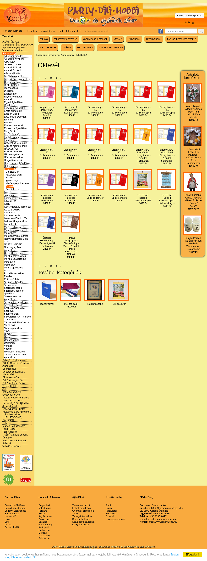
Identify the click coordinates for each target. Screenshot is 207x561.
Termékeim (53, 55)
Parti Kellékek (9, 431)
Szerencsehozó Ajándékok (12, 297)
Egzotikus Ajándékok (15, 108)
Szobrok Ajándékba (14, 307)
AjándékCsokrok (13, 70)
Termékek (32, 31)
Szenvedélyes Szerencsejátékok (13, 286)
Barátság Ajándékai (14, 76)
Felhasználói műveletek (96, 31)
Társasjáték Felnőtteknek (17, 322)
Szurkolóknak (11, 313)
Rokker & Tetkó (12, 279)
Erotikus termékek (13, 125)
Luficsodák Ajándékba (15, 221)
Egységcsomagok (115, 519)
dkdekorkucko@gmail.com (158, 519)
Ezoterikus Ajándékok (15, 128)
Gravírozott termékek (15, 143)
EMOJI (8, 122)
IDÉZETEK (10, 169)
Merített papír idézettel (17, 183)
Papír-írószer (9, 428)
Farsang (42, 510)
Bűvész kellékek (81, 519)
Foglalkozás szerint (14, 137)
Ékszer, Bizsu (11, 113)
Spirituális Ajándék (13, 282)
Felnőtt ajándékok (81, 508)
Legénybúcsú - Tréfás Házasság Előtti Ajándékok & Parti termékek (16, 412)
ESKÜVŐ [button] (44, 39)
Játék (5, 389)
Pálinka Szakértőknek (15, 258)
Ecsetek (110, 516)
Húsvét (42, 513)
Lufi (7, 521)
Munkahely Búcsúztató (16, 235)
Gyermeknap (45, 524)
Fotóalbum (9, 140)
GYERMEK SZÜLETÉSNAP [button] (95, 39)
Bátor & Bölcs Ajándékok (17, 79)
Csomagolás (9, 368)
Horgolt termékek (13, 160)
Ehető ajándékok (13, 110)
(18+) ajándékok (80, 524)
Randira (8, 276)
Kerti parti (43, 527)
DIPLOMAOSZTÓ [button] (85, 47)
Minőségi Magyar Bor (15, 227)
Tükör (7, 331)
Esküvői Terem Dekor (13, 383)
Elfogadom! (192, 554)
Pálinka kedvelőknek (15, 256)
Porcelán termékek (14, 273)
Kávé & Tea (10, 200)
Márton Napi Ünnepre (13, 426)
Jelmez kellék (12, 527)
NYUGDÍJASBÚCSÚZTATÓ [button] (111, 47)
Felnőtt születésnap (15, 508)
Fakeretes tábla (14, 174)
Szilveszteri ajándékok (16, 302)
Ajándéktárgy (9, 53)
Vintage (8, 345)
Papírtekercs (12, 189)
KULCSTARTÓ (12, 209)
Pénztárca (9, 261)
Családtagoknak (12, 82)
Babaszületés (12, 513)
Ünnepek (7, 437)
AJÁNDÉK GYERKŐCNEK (12, 63)
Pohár (7, 270)
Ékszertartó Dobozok (15, 116)
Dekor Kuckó (12, 31)
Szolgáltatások (47, 31)
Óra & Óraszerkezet (15, 253)
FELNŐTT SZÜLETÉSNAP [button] (65, 39)
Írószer (109, 508)
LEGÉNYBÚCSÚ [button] (153, 39)
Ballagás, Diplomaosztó (14, 360)
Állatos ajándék (12, 73)
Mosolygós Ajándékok (15, 230)
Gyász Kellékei (10, 386)
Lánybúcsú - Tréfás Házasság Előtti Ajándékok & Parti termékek (16, 403)
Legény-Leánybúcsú (15, 510)
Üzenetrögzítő (11, 340)
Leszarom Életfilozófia (15, 218)
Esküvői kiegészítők (13, 380)
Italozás (8, 192)
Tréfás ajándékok (13, 328)
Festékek (111, 513)
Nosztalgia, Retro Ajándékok (13, 248)
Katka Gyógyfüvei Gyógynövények (11, 393)
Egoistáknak (10, 93)
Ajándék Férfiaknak (14, 58)
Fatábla (9, 177)
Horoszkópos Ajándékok (17, 163)
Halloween (43, 530)
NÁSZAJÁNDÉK (13, 244)
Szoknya (8, 310)
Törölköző (9, 325)
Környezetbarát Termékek (17, 206)
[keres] (201, 31)
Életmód (8, 119)
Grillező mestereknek (15, 145)
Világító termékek (11, 446)
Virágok (8, 348)
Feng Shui (9, 131)
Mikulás (42, 532)
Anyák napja (45, 516)
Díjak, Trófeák (11, 85)
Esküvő (9, 519)
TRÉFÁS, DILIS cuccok (15, 434)
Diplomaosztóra (10, 377)
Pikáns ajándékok (13, 267)
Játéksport (9, 195)
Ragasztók (111, 510)
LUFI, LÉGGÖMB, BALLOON (12, 418)
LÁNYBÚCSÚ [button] (134, 39)
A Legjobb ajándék (13, 56)
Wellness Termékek (14, 351)
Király (7, 203)
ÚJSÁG (8, 334)
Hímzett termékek (13, 157)
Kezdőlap (41, 55)
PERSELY (9, 264)
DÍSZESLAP (12, 171)
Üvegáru (8, 337)
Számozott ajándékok (83, 521)
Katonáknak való (13, 198)
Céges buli (44, 505)
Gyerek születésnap (15, 505)
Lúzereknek (10, 224)
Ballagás (43, 521)
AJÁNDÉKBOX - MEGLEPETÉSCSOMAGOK (17, 43)
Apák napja (44, 519)
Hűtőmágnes (11, 166)
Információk (72, 31)
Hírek (61, 31)
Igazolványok (13, 180)
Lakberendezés (12, 215)
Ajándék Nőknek (13, 67)
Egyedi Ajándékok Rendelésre (13, 103)
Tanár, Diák (10, 319)
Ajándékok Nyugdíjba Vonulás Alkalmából (13, 49)
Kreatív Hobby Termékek (15, 397)
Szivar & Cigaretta (13, 305)
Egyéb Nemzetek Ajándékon (13, 98)
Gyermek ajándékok (83, 510)
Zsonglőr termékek (82, 516)
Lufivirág (6, 423)
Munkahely (10, 233)
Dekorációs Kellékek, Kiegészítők (13, 373)
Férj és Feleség (12, 134)
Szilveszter (44, 538)
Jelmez (9, 524)
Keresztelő (10, 516)
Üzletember (10, 342)
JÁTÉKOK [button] (66, 47)
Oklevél (10, 186)
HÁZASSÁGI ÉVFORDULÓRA (13, 150)
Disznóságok (11, 87)
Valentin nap (44, 508)
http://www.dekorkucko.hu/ (158, 521)
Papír (109, 505)
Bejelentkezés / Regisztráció (189, 16)
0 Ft (188, 22)
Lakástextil (9, 212)
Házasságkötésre (13, 154)
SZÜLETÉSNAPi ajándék (17, 316)
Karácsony (44, 535)
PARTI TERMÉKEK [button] (48, 47)
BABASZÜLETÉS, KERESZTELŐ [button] (181, 39)
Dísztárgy (9, 90)
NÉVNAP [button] (118, 39)
